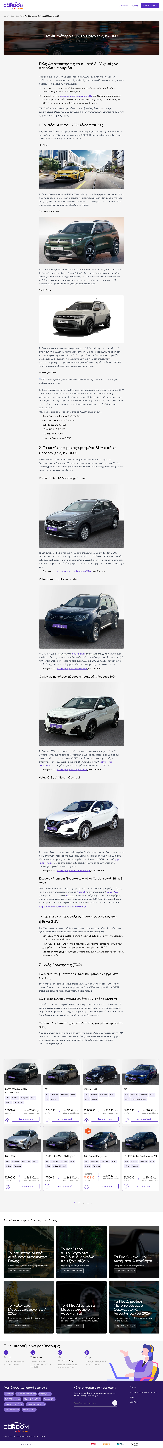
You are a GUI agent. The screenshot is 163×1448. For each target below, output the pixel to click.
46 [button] (87, 1203)
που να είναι (84, 654)
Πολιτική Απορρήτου (23, 1436)
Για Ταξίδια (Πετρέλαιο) (26, 1394)
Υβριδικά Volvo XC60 (32, 1399)
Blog (12, 16)
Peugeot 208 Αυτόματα (14, 1404)
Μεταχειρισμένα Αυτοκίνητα (143, 1392)
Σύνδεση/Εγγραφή (150, 5)
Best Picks (20, 16)
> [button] (91, 1203)
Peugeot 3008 (49, 1399)
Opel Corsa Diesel (12, 1409)
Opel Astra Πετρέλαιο (36, 1404)
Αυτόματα (9, 1394)
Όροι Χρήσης (8, 1436)
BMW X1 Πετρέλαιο (12, 1399)
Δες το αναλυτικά (26, 1119)
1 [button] (74, 1203)
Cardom (133, 1387)
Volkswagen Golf (29, 1409)
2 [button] (79, 1203)
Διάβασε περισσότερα (19, 1270)
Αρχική (6, 16)
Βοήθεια (134, 1402)
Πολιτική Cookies (39, 1436)
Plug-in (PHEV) (45, 1394)
